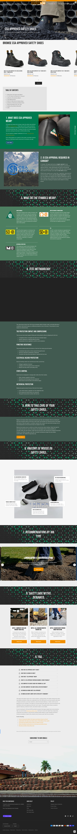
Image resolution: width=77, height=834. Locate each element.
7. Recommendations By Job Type (14, 104)
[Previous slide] (2, 565)
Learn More (9, 142)
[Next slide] (74, 565)
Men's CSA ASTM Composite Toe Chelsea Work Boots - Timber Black (13, 71)
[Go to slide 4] (40, 582)
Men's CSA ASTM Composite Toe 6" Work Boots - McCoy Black (60, 71)
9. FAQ (8, 107)
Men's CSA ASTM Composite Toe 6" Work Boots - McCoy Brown (37, 71)
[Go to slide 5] (41, 582)
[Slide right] (41, 80)
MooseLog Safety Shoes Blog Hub (26, 725)
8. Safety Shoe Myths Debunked (14, 106)
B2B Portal (29, 806)
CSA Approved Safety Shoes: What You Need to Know (31, 722)
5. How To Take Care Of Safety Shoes (15, 101)
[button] (4, 3)
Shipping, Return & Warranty (56, 804)
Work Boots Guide (30, 812)
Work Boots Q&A (30, 810)
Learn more (38, 569)
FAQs (28, 808)
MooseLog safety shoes (31, 710)
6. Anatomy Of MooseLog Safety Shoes (15, 102)
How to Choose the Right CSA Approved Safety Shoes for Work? (33, 719)
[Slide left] (36, 80)
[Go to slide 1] (35, 582)
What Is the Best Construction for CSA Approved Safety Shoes (33, 724)
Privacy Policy (53, 806)
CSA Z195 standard (13, 126)
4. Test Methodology (11, 99)
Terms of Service (54, 808)
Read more (19, 641)
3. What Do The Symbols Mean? (14, 97)
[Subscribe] (47, 742)
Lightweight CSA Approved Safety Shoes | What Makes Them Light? (34, 720)
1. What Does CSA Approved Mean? (15, 94)
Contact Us (29, 804)
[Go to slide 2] (36, 582)
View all (38, 83)
